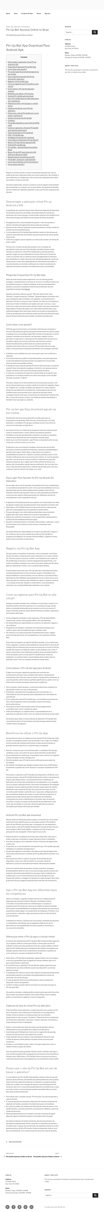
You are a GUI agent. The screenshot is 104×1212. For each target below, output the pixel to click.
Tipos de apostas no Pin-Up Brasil (20, 133)
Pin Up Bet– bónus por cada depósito (22, 160)
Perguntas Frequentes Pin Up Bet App (22, 67)
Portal (39, 13)
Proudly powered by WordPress (55, 1207)
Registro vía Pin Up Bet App (18, 81)
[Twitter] (19, 1207)
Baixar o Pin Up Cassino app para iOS (21, 142)
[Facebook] (13, 1207)
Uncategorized (15, 1142)
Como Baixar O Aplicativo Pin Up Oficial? (23, 140)
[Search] (95, 32)
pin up (27, 289)
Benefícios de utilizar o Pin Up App (21, 94)
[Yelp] (7, 1207)
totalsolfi (25, 27)
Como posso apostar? (16, 164)
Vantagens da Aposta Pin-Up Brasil (21, 138)
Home (8, 13)
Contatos (11, 121)
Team (16, 13)
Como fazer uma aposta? (17, 69)
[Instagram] (25, 1207)
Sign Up (47, 13)
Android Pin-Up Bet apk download (21, 96)
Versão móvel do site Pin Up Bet (20, 118)
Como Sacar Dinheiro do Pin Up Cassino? (23, 162)
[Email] (31, 1207)
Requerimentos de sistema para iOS (21, 157)
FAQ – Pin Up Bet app (16, 135)
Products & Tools (27, 13)
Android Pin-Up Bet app (17, 145)
